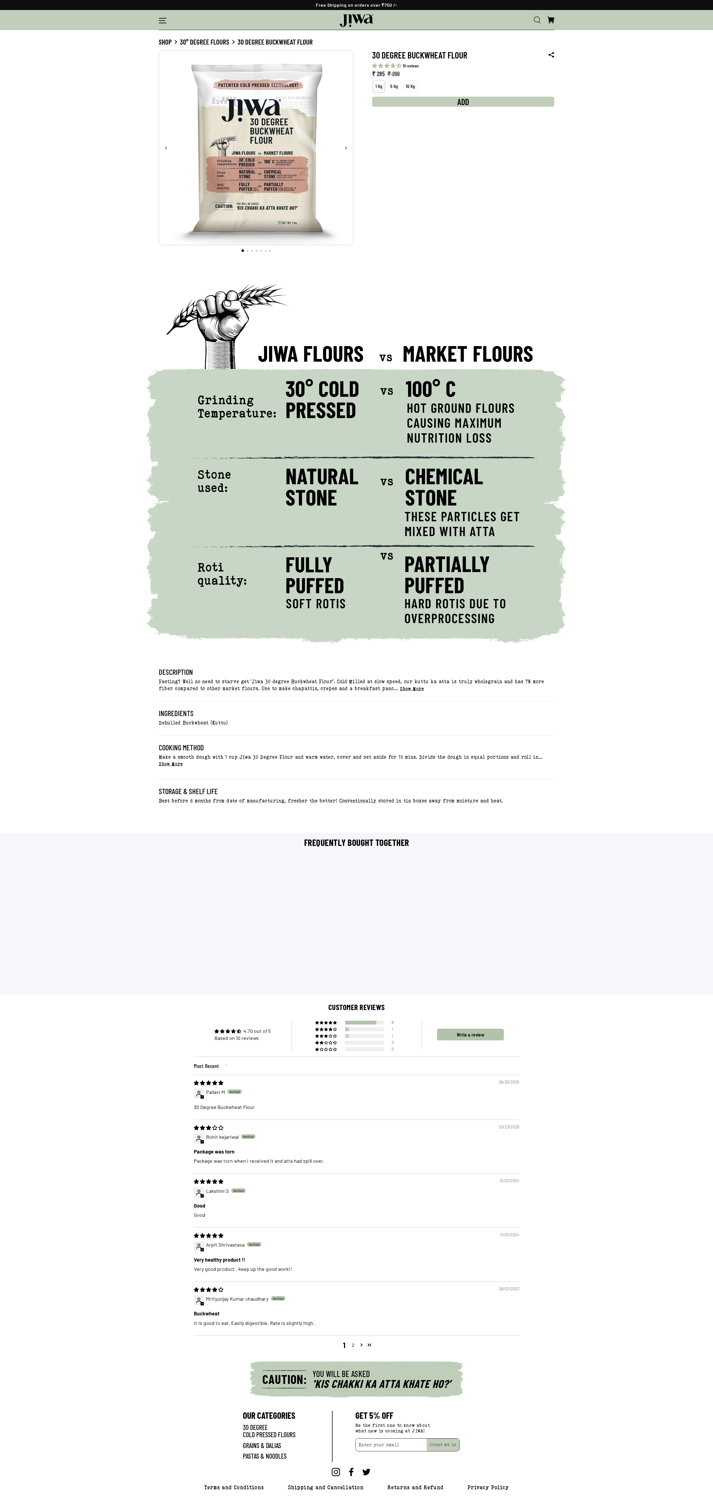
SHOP (165, 42)
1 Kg (378, 86)
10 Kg (410, 86)
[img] (208, 1083)
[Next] (346, 148)
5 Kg (394, 86)
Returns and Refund (415, 1487)
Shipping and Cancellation (325, 1487)
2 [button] (353, 1345)
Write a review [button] (470, 1034)
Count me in (442, 1444)
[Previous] (166, 148)
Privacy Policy (488, 1487)
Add (206, 982)
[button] (387, 65)
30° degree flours (204, 42)
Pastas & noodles (265, 1456)
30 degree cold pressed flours (269, 1431)
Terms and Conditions (234, 1487)
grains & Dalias (262, 1445)
